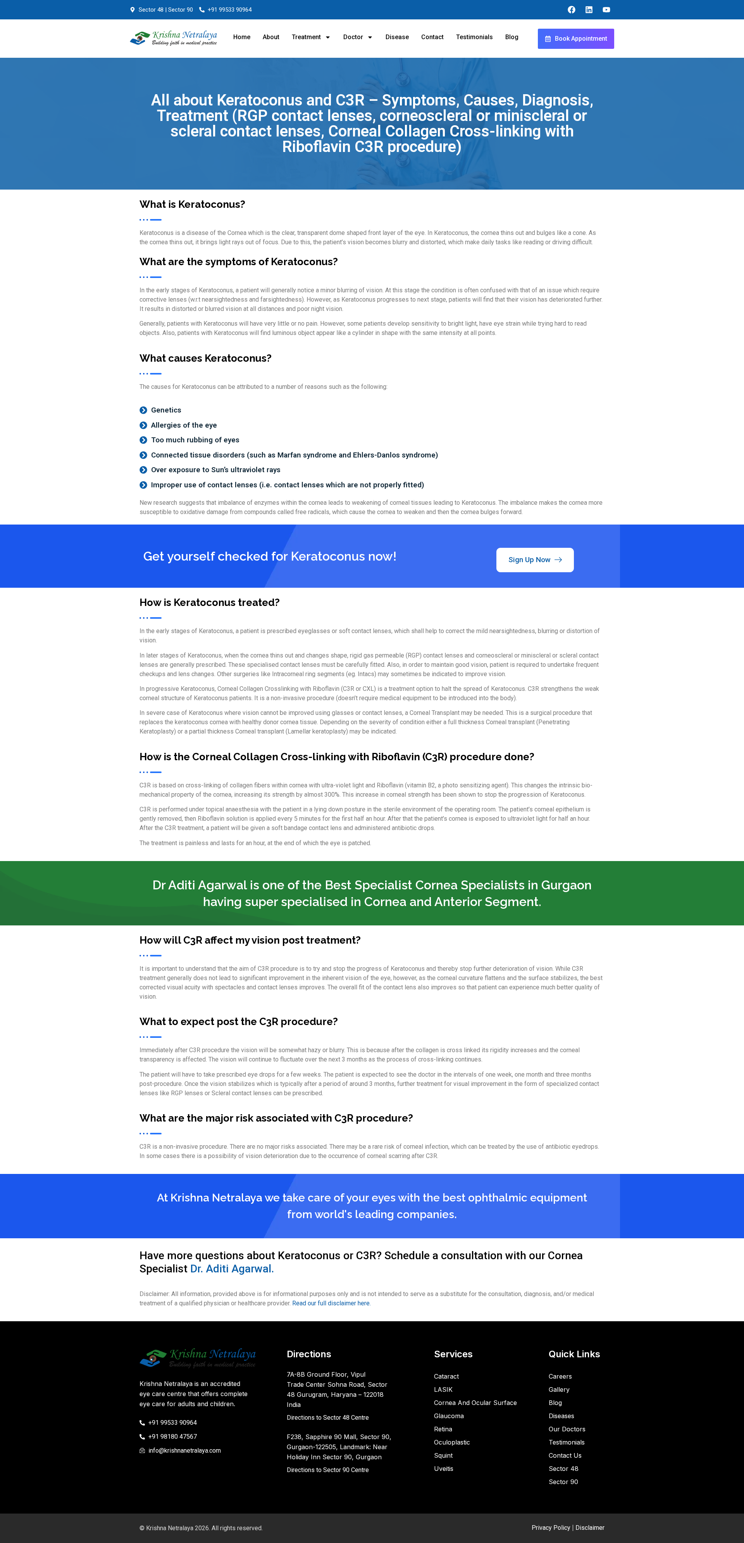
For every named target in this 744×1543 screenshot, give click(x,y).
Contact (432, 37)
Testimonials (474, 37)
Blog (511, 37)
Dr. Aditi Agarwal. (232, 1268)
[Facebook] (571, 9)
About (271, 37)
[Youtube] (606, 9)
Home (241, 37)
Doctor (353, 37)
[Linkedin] (589, 9)
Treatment (306, 37)
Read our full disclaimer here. (331, 1303)
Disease (397, 37)
